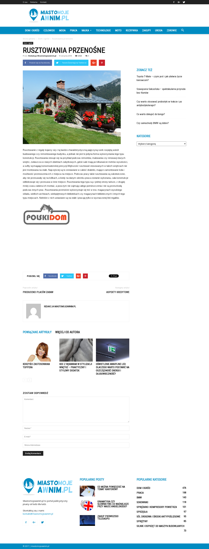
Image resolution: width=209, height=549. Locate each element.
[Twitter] (184, 2)
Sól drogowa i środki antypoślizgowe (158, 516)
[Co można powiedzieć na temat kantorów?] (87, 491)
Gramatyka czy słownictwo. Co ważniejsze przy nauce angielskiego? (113, 504)
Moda (62, 30)
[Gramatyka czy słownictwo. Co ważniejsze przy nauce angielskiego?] (87, 505)
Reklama (33, 2)
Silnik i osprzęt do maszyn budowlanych (160, 526)
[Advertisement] (130, 15)
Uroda (158, 30)
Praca (73, 30)
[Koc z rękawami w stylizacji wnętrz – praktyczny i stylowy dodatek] (76, 350)
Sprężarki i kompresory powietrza (157, 507)
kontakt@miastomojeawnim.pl (38, 513)
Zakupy (146, 30)
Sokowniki (142, 502)
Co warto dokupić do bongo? (151, 114)
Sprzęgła (142, 511)
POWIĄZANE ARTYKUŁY (37, 332)
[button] (182, 30)
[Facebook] (174, 2)
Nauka (85, 30)
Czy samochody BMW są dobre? (153, 123)
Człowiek (49, 30)
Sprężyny (142, 521)
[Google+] (179, 2)
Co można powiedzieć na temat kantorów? (111, 488)
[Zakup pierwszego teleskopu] (87, 520)
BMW (139, 497)
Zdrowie (172, 30)
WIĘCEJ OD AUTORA (67, 332)
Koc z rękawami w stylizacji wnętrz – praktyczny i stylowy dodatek (75, 367)
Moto (118, 30)
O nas (25, 2)
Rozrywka (132, 30)
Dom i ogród (32, 30)
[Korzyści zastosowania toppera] (39, 350)
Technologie (103, 30)
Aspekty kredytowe (117, 292)
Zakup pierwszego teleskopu (107, 517)
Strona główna (29, 38)
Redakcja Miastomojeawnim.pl (42, 56)
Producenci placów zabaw (38, 292)
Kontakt (43, 2)
